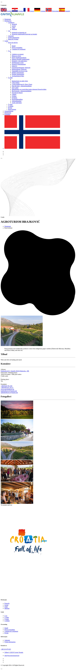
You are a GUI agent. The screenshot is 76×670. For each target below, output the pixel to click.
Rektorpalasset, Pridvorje (19, 69)
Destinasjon (7, 21)
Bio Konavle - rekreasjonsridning (21, 91)
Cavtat (14, 26)
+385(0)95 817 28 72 (7, 387)
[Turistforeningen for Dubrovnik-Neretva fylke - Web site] (28, 596)
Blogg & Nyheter (13, 39)
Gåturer (14, 94)
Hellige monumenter (18, 72)
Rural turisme (12, 109)
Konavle (14, 24)
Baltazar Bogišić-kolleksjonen (20, 59)
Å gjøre (10, 77)
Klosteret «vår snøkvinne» (19, 61)
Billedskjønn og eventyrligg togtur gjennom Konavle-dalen (29, 89)
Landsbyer (11, 22)
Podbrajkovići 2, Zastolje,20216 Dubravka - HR (15, 371)
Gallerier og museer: (18, 54)
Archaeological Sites (18, 76)
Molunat (14, 29)
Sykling (14, 96)
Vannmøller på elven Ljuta (19, 71)
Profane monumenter (18, 74)
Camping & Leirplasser (18, 49)
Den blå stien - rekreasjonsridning (22, 86)
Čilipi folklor (15, 82)
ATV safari (15, 87)
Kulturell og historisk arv (19, 32)
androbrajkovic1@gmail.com (9, 392)
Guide (6, 41)
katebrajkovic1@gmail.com (9, 391)
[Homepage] (12, 16)
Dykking (14, 97)
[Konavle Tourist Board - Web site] (38, 521)
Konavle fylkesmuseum (19, 64)
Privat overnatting (17, 47)
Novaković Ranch (17, 92)
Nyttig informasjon (13, 37)
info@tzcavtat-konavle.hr (11, 655)
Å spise (10, 104)
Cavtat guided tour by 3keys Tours (22, 84)
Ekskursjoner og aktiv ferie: (20, 81)
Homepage (7, 226)
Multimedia (7, 113)
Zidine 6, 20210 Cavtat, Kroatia (13, 652)
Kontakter (7, 114)
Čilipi (13, 27)
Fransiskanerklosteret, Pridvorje (21, 67)
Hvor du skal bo (13, 42)
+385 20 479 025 (6, 649)
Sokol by (14, 66)
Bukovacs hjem (16, 56)
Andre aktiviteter (17, 103)
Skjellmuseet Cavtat (17, 62)
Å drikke (10, 106)
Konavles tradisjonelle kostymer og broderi (24, 34)
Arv (9, 31)
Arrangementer (8, 111)
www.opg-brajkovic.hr (7, 389)
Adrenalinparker (16, 101)
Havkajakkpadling (17, 99)
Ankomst (11, 36)
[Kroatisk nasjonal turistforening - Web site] (28, 559)
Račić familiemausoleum (19, 57)
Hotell (13, 46)
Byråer (10, 108)
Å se (9, 51)
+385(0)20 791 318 (6, 386)
